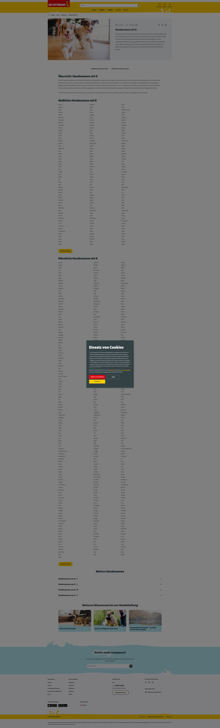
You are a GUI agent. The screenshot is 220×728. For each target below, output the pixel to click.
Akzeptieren (97, 381)
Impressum (111, 370)
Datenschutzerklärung (125, 370)
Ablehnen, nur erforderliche (97, 377)
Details (113, 377)
